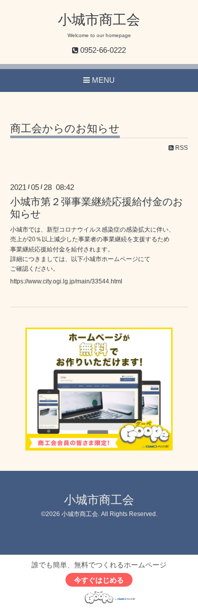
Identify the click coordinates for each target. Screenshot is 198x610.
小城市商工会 (99, 19)
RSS (181, 147)
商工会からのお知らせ (65, 128)
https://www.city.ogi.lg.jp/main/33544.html (66, 281)
